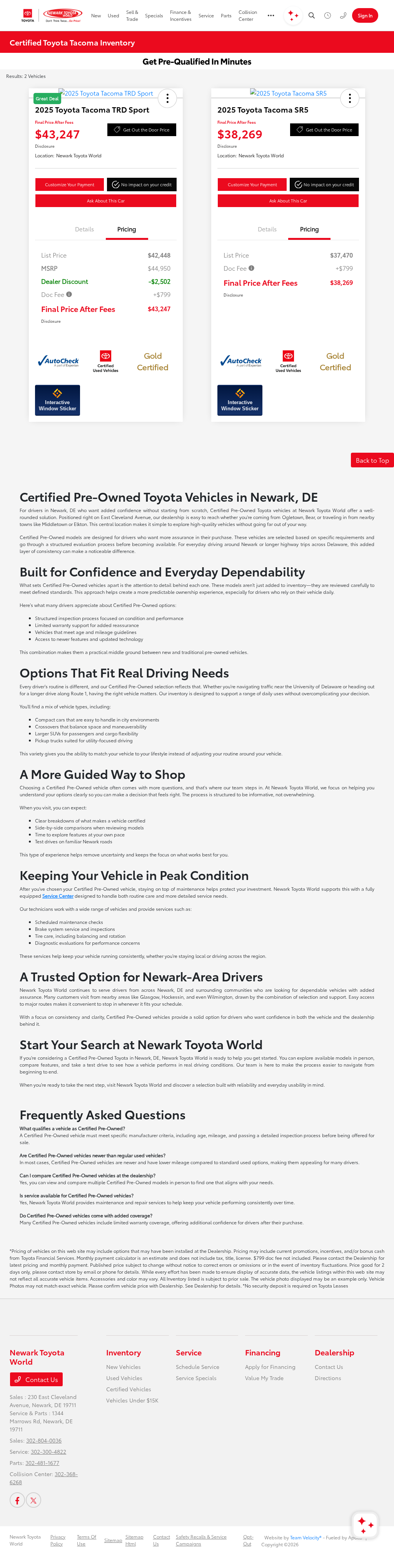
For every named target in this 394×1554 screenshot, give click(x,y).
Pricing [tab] (126, 228)
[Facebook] (17, 1500)
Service (189, 1352)
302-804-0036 (44, 1440)
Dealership (334, 1352)
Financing (262, 1352)
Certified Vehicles (128, 1389)
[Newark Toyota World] (52, 15)
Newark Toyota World (25, 1540)
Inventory (123, 1352)
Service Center (57, 895)
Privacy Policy (57, 1540)
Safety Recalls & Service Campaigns (201, 1540)
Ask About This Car (106, 200)
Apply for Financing (270, 1366)
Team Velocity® (306, 1537)
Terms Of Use (86, 1540)
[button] (142, 184)
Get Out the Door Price (146, 129)
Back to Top (372, 459)
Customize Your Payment (69, 184)
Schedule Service (197, 1366)
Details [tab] (84, 228)
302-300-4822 (48, 1451)
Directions (328, 1378)
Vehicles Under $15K (132, 1400)
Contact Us (41, 1379)
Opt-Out (248, 1540)
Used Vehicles (124, 1378)
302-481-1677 (42, 1462)
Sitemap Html (134, 1540)
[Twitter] (33, 1500)
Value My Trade (264, 1378)
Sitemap (113, 1540)
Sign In (365, 15)
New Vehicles (123, 1366)
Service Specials (196, 1378)
